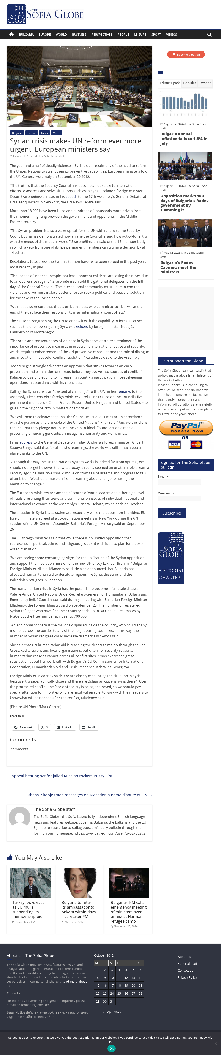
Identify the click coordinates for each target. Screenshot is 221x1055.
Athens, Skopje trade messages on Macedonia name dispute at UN (89, 794)
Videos (171, 34)
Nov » (118, 1012)
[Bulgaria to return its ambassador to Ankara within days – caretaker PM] (79, 871)
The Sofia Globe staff (51, 156)
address (26, 442)
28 (140, 993)
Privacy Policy (187, 977)
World (61, 34)
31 (112, 1001)
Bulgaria (26, 34)
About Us (184, 957)
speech (71, 196)
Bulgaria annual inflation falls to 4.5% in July (184, 138)
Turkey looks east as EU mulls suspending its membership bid (28, 909)
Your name (166, 493)
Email (163, 476)
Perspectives (102, 34)
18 (119, 985)
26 (126, 993)
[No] (215, 1043)
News (44, 133)
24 (112, 993)
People (123, 34)
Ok (112, 1048)
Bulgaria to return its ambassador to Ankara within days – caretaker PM (79, 909)
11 (119, 978)
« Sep (107, 1012)
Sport (156, 34)
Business (79, 34)
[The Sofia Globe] (11, 34)
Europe (45, 34)
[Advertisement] (186, 318)
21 (140, 985)
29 (97, 1001)
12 (126, 978)
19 (126, 985)
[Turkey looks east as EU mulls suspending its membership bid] (30, 871)
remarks (124, 391)
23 (105, 993)
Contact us (185, 970)
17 (112, 985)
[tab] (170, 84)
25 (119, 993)
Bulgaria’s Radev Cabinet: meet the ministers (178, 267)
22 (97, 993)
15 (97, 985)
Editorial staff (187, 964)
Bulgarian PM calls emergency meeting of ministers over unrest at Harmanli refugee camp (129, 912)
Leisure (140, 34)
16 (105, 985)
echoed (82, 326)
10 (112, 978)
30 (105, 1001)
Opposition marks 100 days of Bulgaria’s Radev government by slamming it (184, 202)
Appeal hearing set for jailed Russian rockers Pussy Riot (59, 775)
